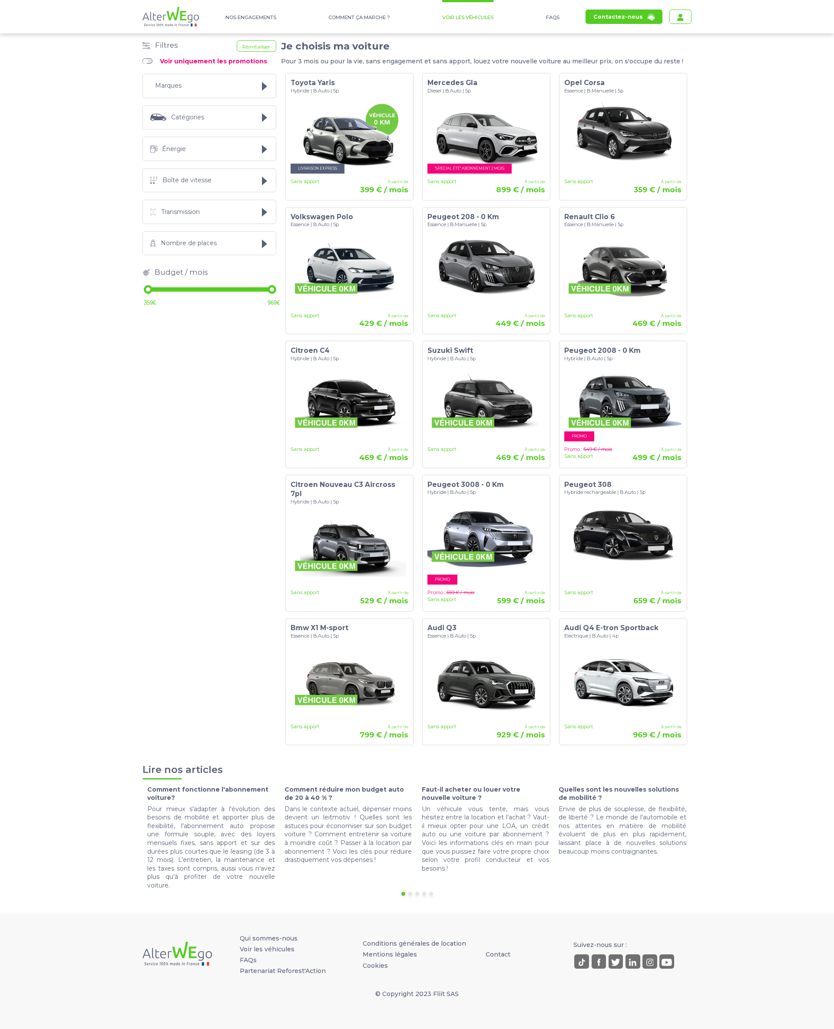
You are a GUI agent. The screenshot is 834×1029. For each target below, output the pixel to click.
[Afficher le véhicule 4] (424, 894)
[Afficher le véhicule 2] (410, 894)
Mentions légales (390, 954)
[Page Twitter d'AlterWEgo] (616, 961)
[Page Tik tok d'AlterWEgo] (581, 961)
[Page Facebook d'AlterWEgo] (599, 961)
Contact (498, 954)
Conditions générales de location (414, 943)
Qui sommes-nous (269, 938)
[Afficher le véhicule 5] (431, 894)
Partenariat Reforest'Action (283, 971)
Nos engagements (250, 17)
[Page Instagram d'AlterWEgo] (649, 961)
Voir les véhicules (467, 17)
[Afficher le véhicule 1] (403, 894)
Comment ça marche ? (359, 17)
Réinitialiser (256, 47)
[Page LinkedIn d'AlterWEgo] (633, 961)
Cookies (375, 966)
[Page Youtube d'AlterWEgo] (666, 961)
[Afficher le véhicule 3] (417, 894)
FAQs (552, 17)
